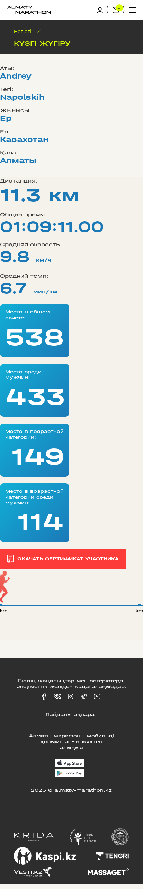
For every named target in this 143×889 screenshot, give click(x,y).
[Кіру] (102, 10)
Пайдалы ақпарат (71, 715)
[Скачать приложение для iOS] (69, 764)
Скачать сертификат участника (68, 559)
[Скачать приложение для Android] (69, 774)
